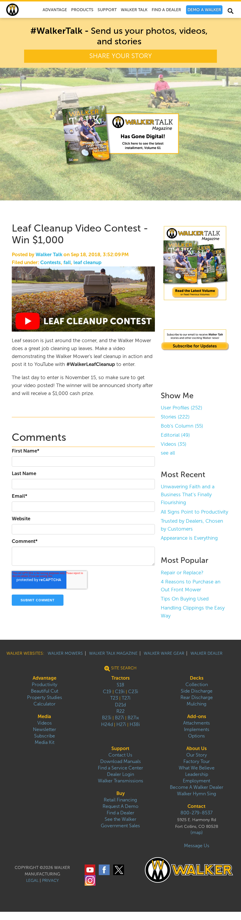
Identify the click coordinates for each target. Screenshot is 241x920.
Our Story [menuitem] (196, 754)
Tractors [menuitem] (120, 678)
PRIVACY (50, 880)
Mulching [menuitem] (196, 703)
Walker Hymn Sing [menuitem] (196, 793)
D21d (120, 704)
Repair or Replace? (182, 572)
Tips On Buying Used (185, 599)
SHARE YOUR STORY (120, 56)
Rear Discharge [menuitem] (196, 697)
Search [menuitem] (230, 12)
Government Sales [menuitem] (120, 825)
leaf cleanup (87, 262)
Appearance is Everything (189, 538)
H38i (135, 724)
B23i (106, 717)
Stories (175, 417)
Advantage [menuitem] (55, 10)
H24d (107, 724)
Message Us (196, 845)
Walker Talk (49, 254)
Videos (173, 444)
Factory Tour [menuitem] (196, 761)
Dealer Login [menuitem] (120, 774)
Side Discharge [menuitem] (196, 690)
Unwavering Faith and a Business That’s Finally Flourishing (188, 494)
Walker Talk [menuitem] (134, 10)
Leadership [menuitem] (196, 774)
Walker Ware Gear (164, 653)
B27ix (133, 717)
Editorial (175, 435)
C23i (133, 691)
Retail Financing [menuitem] (120, 799)
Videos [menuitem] (44, 722)
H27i (121, 724)
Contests (50, 262)
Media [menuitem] (44, 716)
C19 (107, 691)
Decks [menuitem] (196, 678)
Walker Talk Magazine (113, 653)
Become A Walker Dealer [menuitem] (196, 787)
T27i (126, 698)
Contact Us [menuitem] (120, 754)
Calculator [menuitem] (45, 703)
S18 (120, 684)
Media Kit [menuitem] (44, 742)
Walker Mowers (65, 653)
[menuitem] (204, 10)
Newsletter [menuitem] (44, 729)
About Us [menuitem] (196, 748)
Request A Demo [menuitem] (120, 806)
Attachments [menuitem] (196, 722)
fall (67, 262)
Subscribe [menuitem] (44, 735)
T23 (114, 698)
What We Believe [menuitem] (197, 767)
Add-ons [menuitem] (196, 716)
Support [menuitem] (107, 10)
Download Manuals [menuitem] (120, 761)
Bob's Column (182, 426)
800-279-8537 (196, 812)
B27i (119, 717)
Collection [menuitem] (196, 684)
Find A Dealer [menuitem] (166, 10)
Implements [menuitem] (196, 729)
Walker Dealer (206, 653)
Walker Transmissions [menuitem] (120, 780)
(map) (196, 832)
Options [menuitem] (196, 735)
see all (168, 453)
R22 (120, 711)
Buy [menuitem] (120, 793)
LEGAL (32, 880)
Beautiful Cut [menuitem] (44, 690)
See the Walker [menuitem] (120, 819)
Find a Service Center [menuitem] (120, 767)
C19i (120, 691)
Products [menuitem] (82, 10)
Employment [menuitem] (196, 780)
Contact (196, 806)
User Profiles (181, 408)
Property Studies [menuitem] (44, 697)
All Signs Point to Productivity (194, 512)
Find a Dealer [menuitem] (120, 812)
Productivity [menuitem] (44, 684)
